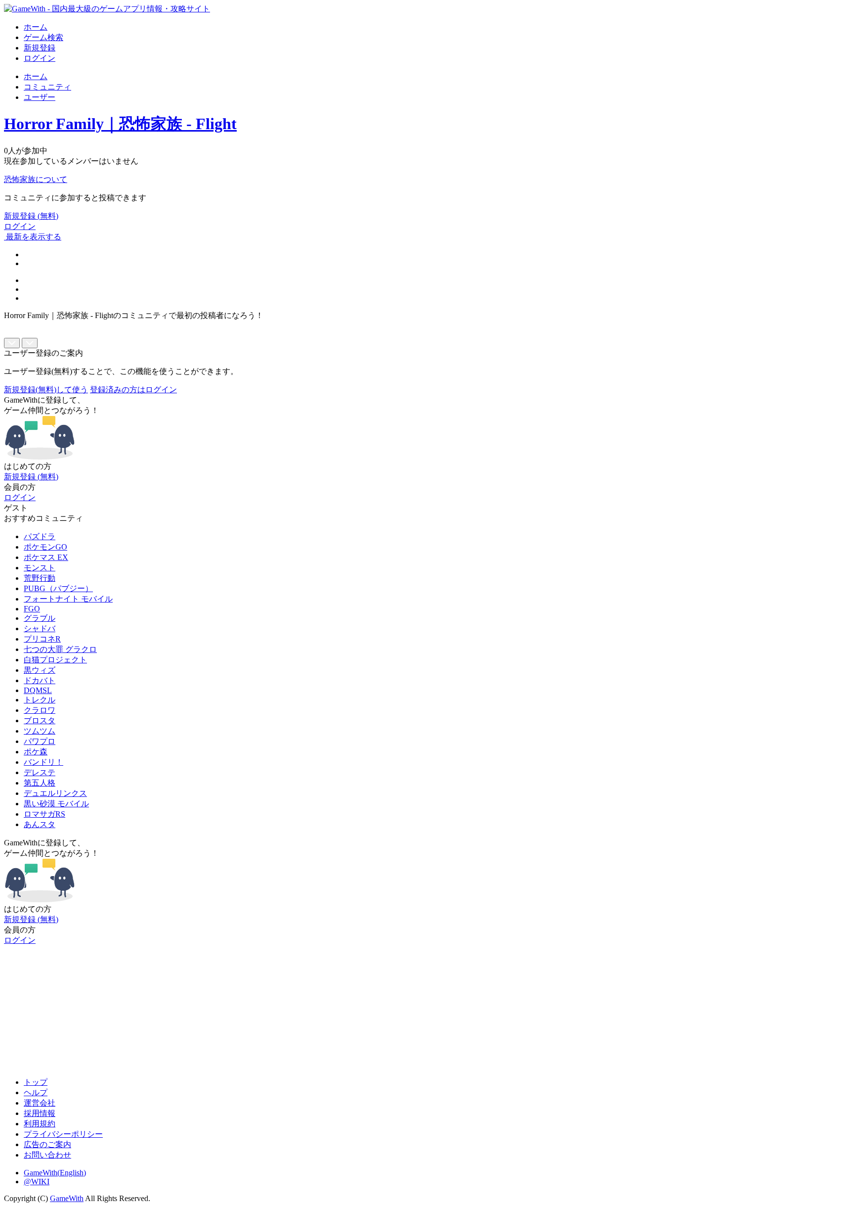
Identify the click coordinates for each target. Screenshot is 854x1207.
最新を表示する (33, 236)
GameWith (67, 1198)
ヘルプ (35, 1092)
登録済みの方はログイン (133, 389)
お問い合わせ (47, 1155)
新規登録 (39, 48)
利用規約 (39, 1123)
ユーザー (39, 97)
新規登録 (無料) (31, 216)
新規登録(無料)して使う (46, 389)
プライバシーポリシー (63, 1134)
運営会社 (39, 1103)
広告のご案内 (47, 1144)
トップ (35, 1082)
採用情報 (39, 1113)
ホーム (35, 27)
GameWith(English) (55, 1172)
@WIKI (36, 1181)
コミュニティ (47, 87)
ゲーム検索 (43, 37)
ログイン (39, 58)
